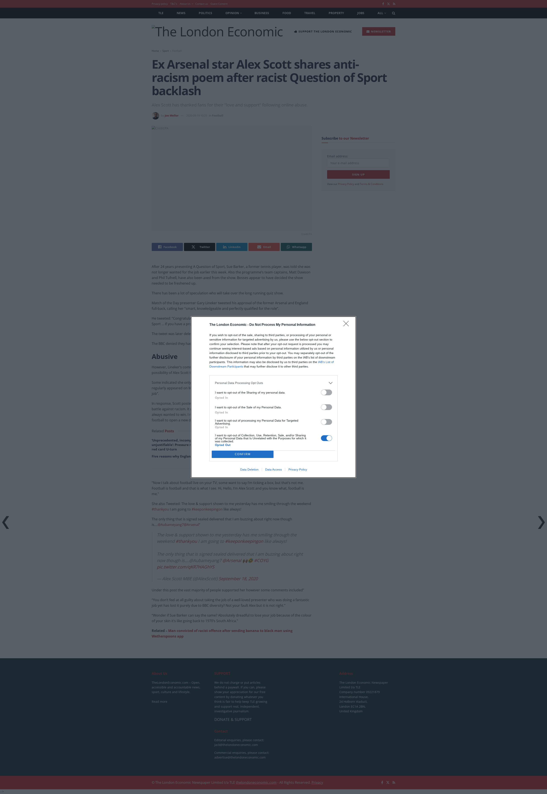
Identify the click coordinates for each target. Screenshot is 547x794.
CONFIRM (243, 454)
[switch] (326, 392)
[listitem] (273, 383)
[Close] (347, 325)
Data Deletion (249, 469)
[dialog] (273, 397)
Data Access (273, 469)
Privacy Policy (297, 469)
